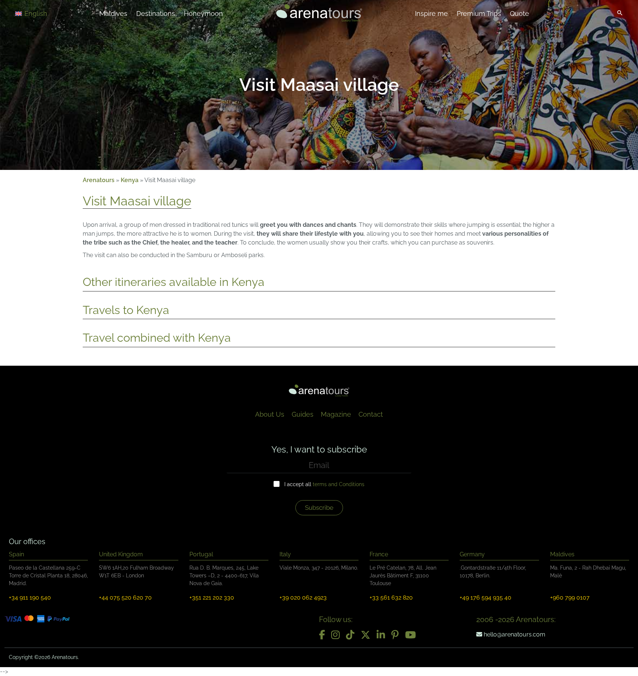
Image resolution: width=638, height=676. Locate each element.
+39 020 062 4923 (303, 597)
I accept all (324, 484)
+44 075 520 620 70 (125, 597)
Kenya (129, 180)
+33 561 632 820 (391, 597)
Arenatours (98, 180)
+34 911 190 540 (30, 597)
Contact (371, 414)
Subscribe (319, 507)
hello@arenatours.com (513, 634)
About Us (269, 414)
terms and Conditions (338, 484)
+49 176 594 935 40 (485, 597)
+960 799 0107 (570, 597)
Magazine (336, 414)
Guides (302, 414)
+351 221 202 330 (211, 597)
